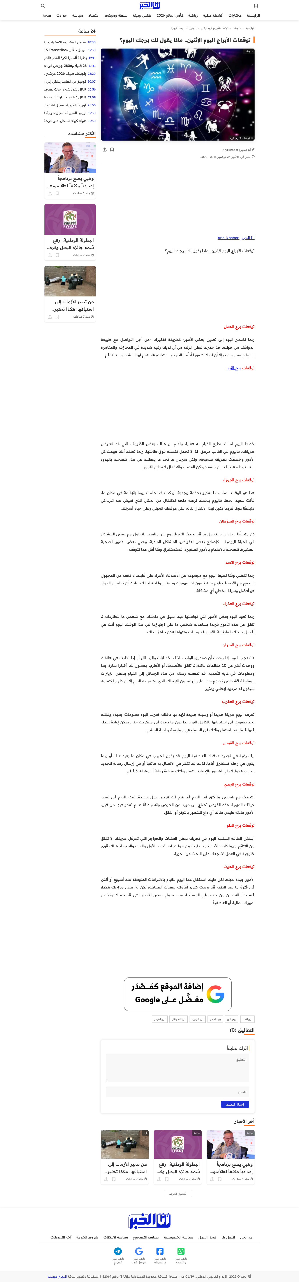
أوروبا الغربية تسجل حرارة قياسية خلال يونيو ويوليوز (65, 113)
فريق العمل (207, 1237)
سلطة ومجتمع (116, 15)
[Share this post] (104, 149)
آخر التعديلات (61, 1237)
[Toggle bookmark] (112, 149)
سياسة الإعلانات (116, 1237)
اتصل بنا (228, 1237)
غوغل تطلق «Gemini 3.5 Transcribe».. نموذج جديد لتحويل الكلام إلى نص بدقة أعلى (65, 50)
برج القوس (159, 1019)
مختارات (235, 15)
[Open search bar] (43, 5)
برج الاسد (247, 1019)
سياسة (77, 15)
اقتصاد (93, 15)
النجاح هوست (57, 1277)
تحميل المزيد (177, 1193)
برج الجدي (215, 1019)
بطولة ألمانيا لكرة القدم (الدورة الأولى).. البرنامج (65, 58)
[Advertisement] (178, 201)
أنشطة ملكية (213, 15)
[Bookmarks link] (256, 5)
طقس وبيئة (142, 15)
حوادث (61, 15)
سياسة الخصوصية (178, 1237)
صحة (47, 15)
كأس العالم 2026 (170, 15)
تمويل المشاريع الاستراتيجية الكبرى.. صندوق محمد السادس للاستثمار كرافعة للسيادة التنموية (65, 42)
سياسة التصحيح (146, 1237)
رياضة (193, 15)
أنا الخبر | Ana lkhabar (236, 237)
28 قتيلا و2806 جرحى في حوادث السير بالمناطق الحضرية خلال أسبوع (65, 65)
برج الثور (234, 367)
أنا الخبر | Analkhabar (237, 150)
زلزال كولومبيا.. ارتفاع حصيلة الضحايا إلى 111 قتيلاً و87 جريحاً (65, 97)
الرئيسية (253, 15)
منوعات (237, 28)
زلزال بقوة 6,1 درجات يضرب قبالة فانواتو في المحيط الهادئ (65, 89)
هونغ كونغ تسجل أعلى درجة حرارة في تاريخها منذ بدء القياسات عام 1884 (65, 120)
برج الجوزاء (198, 1019)
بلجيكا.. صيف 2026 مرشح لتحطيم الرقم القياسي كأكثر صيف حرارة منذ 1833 (65, 73)
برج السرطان (179, 1019)
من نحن (246, 1237)
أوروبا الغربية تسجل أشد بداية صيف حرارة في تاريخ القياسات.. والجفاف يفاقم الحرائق (65, 105)
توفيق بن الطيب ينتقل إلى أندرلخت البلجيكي (65, 81)
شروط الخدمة (87, 1237)
